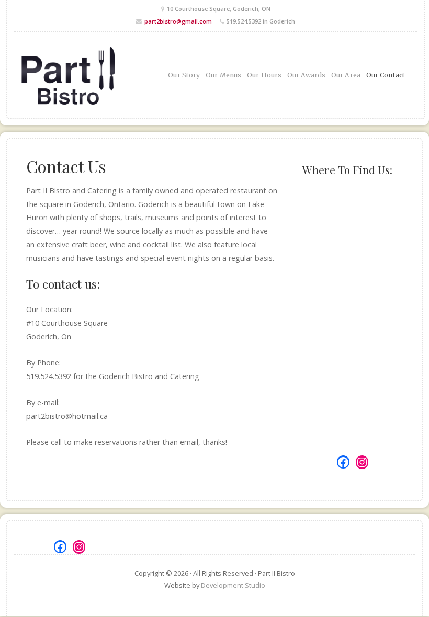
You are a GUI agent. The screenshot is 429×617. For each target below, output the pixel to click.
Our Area (345, 75)
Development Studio (233, 585)
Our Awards (306, 75)
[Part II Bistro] (77, 75)
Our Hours (264, 75)
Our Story (184, 75)
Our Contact (385, 75)
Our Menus (223, 75)
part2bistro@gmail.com (178, 21)
